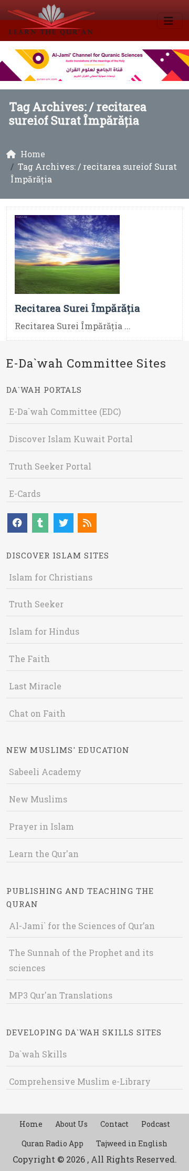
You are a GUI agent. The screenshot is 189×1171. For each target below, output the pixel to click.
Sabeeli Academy (45, 771)
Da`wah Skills (38, 1054)
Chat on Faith (37, 713)
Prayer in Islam (41, 826)
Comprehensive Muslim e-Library (80, 1081)
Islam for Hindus (44, 631)
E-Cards (24, 493)
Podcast (155, 1124)
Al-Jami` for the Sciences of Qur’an (82, 925)
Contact (114, 1124)
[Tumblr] (40, 523)
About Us (71, 1124)
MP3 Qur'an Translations (60, 995)
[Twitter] (64, 523)
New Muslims (38, 799)
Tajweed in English (131, 1143)
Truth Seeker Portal (50, 466)
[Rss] (87, 523)
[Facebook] (17, 523)
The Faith (29, 658)
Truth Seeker (36, 603)
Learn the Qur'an (44, 853)
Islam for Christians (50, 577)
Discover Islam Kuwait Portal (71, 438)
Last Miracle (35, 685)
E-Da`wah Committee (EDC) (65, 411)
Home (31, 1124)
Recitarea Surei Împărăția (77, 307)
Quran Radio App (52, 1143)
